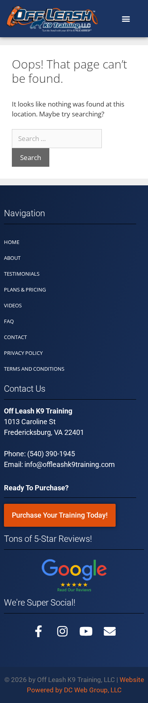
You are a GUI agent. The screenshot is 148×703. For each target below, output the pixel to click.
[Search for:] (57, 138)
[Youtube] (86, 631)
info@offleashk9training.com (69, 464)
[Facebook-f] (39, 631)
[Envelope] (110, 631)
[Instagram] (62, 631)
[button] (125, 18)
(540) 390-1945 (51, 454)
